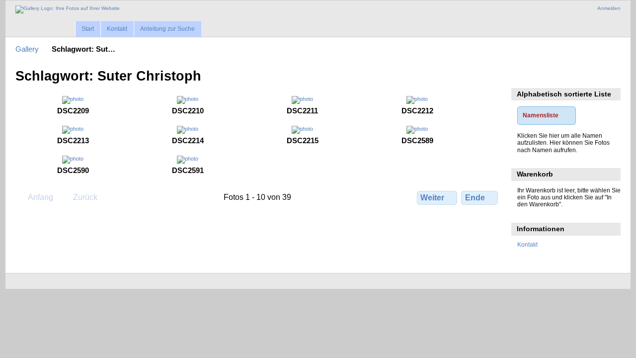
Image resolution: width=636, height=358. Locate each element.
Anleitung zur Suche (167, 28)
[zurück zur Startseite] (67, 9)
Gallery (27, 49)
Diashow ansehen (522, 75)
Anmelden (609, 8)
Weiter (432, 197)
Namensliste (540, 115)
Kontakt (117, 28)
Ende (475, 197)
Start (87, 28)
